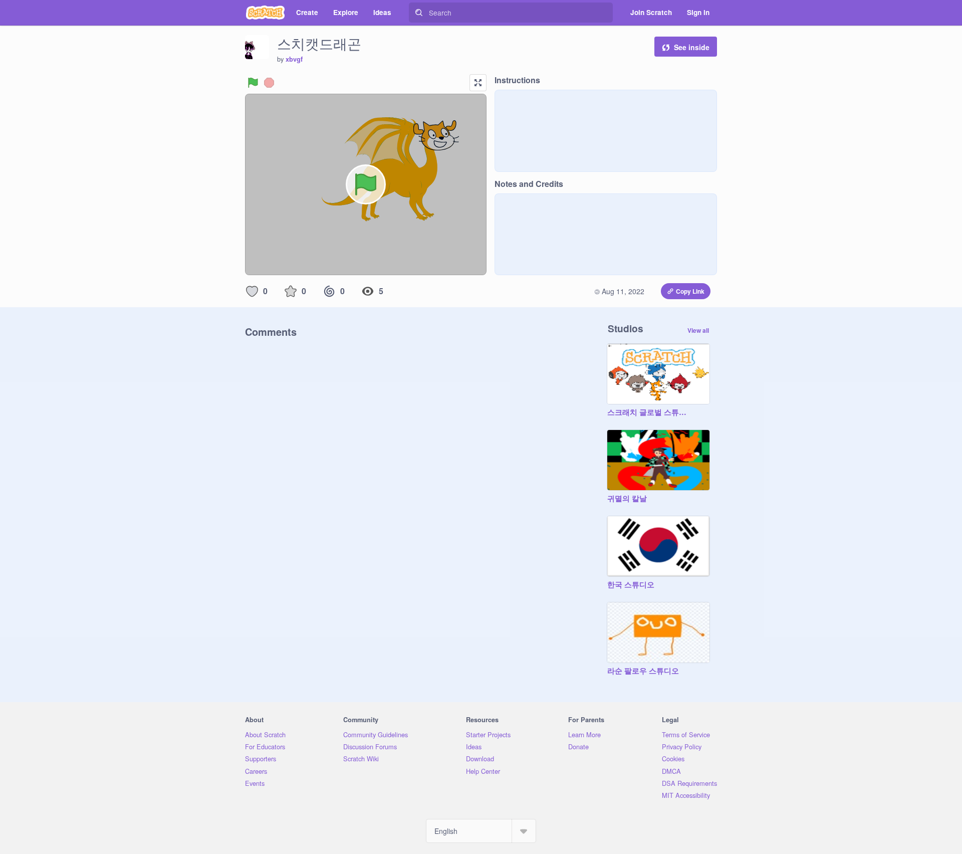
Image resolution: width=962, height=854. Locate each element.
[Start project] (253, 83)
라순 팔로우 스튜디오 (643, 671)
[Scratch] (265, 12)
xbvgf (294, 59)
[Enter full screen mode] (478, 82)
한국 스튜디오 (630, 584)
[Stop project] (269, 83)
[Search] (419, 13)
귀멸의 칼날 (627, 498)
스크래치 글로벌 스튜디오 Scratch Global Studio (648, 412)
